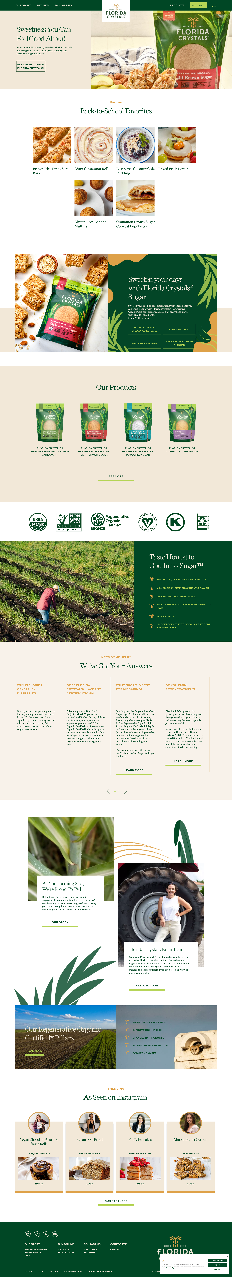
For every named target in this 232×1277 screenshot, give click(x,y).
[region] (194, 1264)
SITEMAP (29, 1271)
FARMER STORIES (33, 1252)
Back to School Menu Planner (179, 343)
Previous (108, 787)
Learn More (133, 770)
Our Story (23, 5)
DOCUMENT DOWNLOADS (100, 1271)
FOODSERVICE (90, 1249)
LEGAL (41, 1271)
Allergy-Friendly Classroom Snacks (144, 329)
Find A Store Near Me (144, 343)
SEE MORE (115, 476)
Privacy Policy (170, 1268)
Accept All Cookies (218, 1260)
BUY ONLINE (66, 1244)
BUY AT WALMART (66, 1252)
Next (123, 787)
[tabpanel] (36, 708)
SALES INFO (89, 1252)
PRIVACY (54, 1271)
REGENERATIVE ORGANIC (36, 1249)
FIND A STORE (64, 1249)
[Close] (227, 1256)
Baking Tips (63, 5)
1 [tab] (115, 791)
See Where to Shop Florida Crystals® (30, 66)
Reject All (217, 1265)
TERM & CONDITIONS (73, 1271)
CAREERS (114, 1249)
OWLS (27, 1255)
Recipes (43, 5)
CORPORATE (118, 1244)
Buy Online (198, 5)
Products (177, 5)
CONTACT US (92, 1244)
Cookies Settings (217, 1269)
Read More (34, 1050)
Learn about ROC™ (179, 329)
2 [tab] (118, 791)
